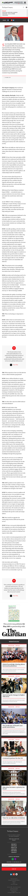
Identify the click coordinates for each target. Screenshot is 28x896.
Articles (14, 845)
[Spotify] (13, 859)
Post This (15, 364)
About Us (14, 847)
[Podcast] (15, 859)
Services (14, 849)
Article (18, 645)
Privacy (14, 840)
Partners (14, 850)
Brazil (4, 11)
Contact (14, 852)
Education (11, 645)
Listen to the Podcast (14, 856)
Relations (11, 739)
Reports (14, 844)
